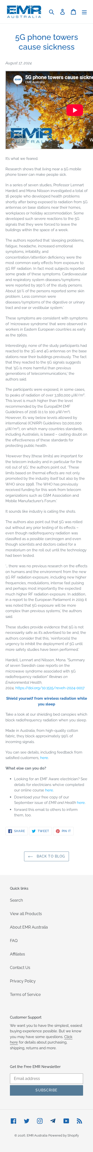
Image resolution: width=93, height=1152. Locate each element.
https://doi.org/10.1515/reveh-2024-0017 (50, 688)
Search (16, 900)
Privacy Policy (23, 981)
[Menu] (84, 11)
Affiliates (17, 954)
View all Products (26, 913)
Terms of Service (25, 994)
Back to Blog (50, 856)
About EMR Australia (29, 927)
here (44, 758)
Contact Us (20, 967)
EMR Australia (37, 1135)
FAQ (14, 940)
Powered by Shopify (63, 1135)
